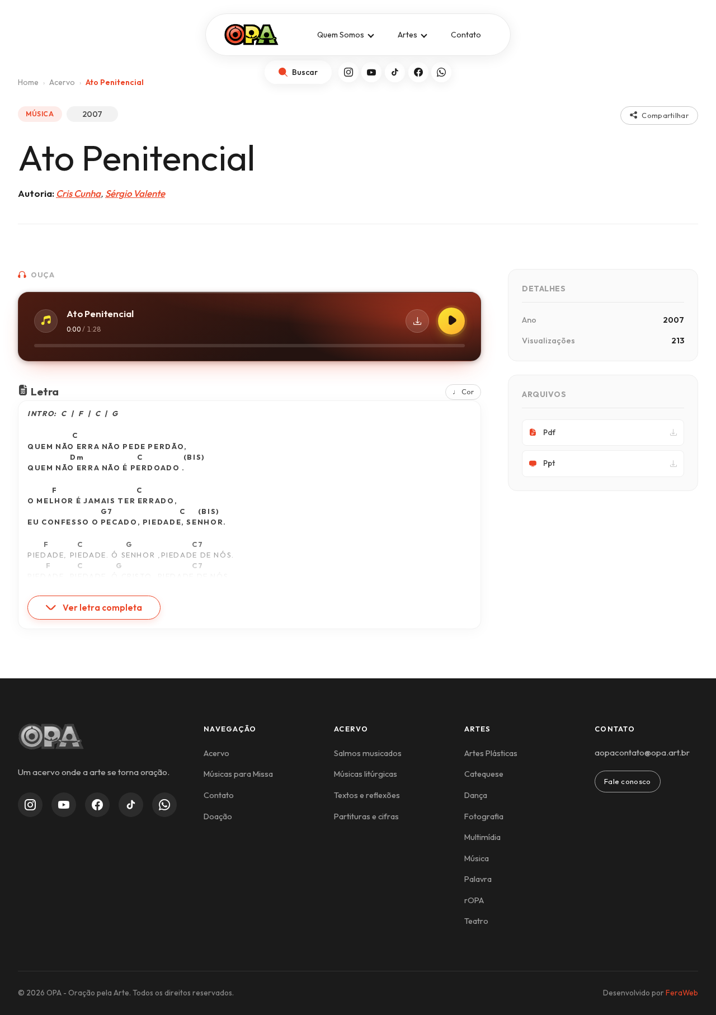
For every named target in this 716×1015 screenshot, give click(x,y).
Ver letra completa (102, 607)
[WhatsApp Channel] (164, 804)
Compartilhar (665, 115)
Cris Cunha (78, 193)
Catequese (483, 774)
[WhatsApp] (441, 72)
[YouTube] (371, 72)
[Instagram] (348, 72)
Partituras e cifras (366, 816)
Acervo (216, 753)
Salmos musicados (368, 753)
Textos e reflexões (367, 795)
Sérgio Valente (135, 193)
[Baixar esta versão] (417, 321)
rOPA (474, 900)
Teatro (476, 921)
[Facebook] (418, 72)
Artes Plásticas (490, 753)
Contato (466, 35)
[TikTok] (395, 72)
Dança (475, 795)
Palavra (478, 879)
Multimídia (482, 837)
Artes (407, 35)
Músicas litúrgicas (365, 774)
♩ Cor (463, 391)
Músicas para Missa (238, 774)
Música (476, 858)
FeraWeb (682, 993)
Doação (218, 816)
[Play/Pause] (451, 321)
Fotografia (483, 816)
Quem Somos (340, 35)
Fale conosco (627, 781)
